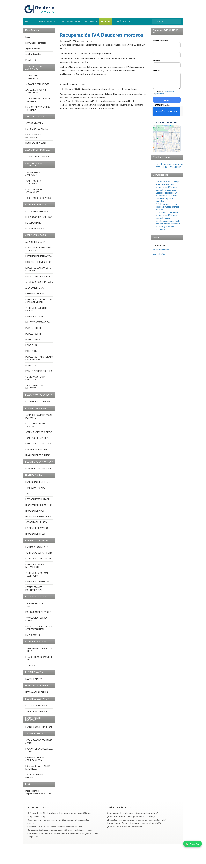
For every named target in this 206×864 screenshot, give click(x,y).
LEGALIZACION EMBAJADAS (38, 516)
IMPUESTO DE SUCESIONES (37, 276)
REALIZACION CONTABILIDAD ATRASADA (38, 249)
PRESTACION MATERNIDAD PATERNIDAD (37, 767)
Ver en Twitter (159, 254)
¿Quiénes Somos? (33, 48)
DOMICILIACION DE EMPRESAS (39, 727)
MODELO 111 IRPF (33, 328)
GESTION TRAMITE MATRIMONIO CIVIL (33, 588)
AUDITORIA (30, 665)
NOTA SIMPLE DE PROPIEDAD (38, 469)
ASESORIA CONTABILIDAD (37, 157)
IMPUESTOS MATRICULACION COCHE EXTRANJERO (38, 627)
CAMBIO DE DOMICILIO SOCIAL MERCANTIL (38, 416)
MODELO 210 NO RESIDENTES (38, 371)
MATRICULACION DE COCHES (38, 612)
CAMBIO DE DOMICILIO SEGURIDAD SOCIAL (35, 758)
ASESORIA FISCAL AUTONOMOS (33, 77)
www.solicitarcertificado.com (168, 167)
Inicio (27, 37)
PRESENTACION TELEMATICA (38, 256)
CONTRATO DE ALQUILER (36, 211)
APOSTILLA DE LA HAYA (36, 522)
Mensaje (157, 71)
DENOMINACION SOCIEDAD (37, 449)
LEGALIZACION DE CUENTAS (37, 455)
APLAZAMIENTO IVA (34, 288)
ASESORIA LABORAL (34, 123)
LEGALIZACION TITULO (35, 534)
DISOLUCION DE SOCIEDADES (38, 444)
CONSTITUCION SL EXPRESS (38, 198)
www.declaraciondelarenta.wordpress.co (174, 164)
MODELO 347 (31, 351)
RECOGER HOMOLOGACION (37, 499)
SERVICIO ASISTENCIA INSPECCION (35, 378)
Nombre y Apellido (161, 40)
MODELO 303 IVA (32, 339)
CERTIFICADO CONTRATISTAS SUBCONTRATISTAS (38, 300)
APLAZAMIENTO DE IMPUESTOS (34, 386)
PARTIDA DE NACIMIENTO (36, 547)
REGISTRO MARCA (33, 679)
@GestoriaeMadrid (161, 250)
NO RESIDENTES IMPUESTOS (38, 262)
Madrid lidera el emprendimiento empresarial (38, 792)
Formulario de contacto (35, 43)
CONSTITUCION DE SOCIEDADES (33, 182)
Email (155, 50)
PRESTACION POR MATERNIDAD (33, 136)
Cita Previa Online (33, 54)
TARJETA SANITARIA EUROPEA (34, 776)
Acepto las (164, 93)
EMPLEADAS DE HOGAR (36, 143)
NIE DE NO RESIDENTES (35, 229)
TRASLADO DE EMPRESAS (37, 438)
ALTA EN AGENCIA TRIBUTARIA (39, 282)
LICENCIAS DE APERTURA (36, 692)
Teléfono (157, 60)
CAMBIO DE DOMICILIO (35, 294)
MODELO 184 (31, 345)
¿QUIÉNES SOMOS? (44, 21)
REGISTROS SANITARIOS (36, 706)
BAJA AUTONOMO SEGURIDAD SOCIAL (39, 750)
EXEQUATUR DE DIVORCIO (36, 528)
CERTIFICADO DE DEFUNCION (38, 559)
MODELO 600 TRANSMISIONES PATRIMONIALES (39, 358)
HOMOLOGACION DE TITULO (37, 482)
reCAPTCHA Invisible (162, 105)
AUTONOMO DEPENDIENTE (37, 84)
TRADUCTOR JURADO (35, 488)
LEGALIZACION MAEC (34, 511)
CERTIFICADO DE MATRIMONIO (39, 553)
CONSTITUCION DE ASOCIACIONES (33, 190)
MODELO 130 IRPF (33, 334)
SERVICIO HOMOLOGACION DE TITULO (38, 649)
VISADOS (29, 493)
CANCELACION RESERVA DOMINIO (36, 619)
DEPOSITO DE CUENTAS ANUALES (36, 425)
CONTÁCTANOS (122, 21)
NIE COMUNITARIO (33, 223)
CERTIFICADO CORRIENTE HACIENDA (36, 309)
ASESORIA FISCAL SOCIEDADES (33, 173)
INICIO (28, 21)
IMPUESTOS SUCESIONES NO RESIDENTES (38, 269)
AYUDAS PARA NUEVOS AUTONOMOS (36, 91)
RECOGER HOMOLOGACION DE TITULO (38, 658)
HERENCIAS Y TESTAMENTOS (38, 217)
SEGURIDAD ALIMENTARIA (37, 711)
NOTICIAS (105, 21)
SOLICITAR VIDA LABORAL (37, 129)
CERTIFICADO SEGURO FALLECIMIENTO (35, 565)
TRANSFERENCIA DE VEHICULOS (34, 605)
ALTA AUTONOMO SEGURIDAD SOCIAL (38, 741)
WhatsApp (195, 844)
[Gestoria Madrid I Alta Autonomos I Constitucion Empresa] (40, 9)
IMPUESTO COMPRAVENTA (37, 322)
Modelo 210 (30, 60)
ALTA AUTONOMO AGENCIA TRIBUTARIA (37, 99)
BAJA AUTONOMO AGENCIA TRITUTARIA (38, 108)
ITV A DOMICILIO (32, 635)
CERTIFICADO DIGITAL (35, 316)
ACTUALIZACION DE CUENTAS (38, 432)
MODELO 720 (31, 365)
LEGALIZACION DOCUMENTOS (38, 505)
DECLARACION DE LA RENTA (38, 402)
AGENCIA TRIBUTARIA (35, 242)
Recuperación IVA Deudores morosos (101, 35)
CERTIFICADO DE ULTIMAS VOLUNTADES (36, 574)
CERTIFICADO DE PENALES (37, 581)
